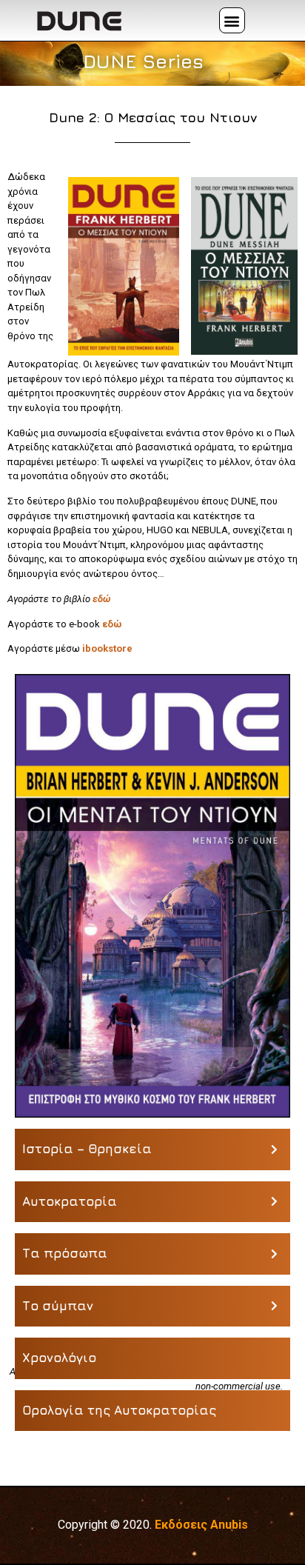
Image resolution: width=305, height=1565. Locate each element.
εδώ (101, 598)
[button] (232, 20)
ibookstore (107, 648)
